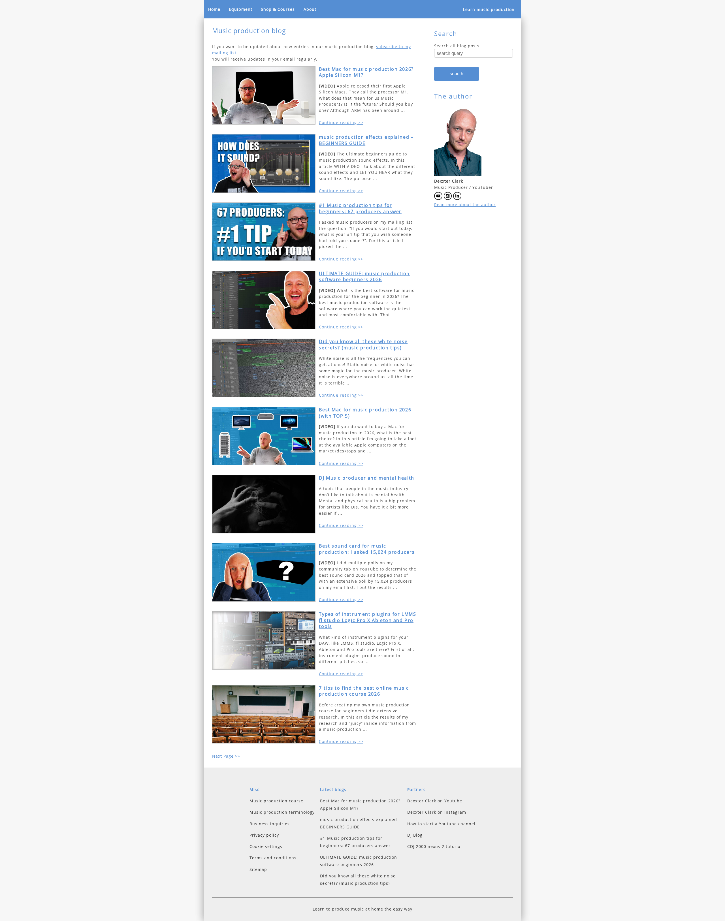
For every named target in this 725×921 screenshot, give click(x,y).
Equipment (240, 9)
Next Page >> (226, 756)
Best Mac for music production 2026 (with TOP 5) (365, 413)
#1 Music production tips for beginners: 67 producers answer (360, 208)
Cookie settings (266, 846)
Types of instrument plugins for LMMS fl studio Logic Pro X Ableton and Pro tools (367, 620)
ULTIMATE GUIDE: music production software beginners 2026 (364, 276)
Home (214, 9)
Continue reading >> (341, 122)
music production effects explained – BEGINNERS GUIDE (366, 140)
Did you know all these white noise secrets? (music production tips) (363, 344)
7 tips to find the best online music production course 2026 (364, 691)
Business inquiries (270, 823)
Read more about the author (465, 204)
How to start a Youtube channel (441, 823)
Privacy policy (264, 835)
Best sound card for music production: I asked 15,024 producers (367, 549)
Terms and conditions (273, 857)
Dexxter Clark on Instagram (436, 812)
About (310, 9)
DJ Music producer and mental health (366, 478)
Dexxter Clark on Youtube (434, 801)
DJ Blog (415, 835)
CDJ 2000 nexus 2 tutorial (434, 846)
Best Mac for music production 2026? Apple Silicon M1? (366, 72)
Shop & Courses (278, 9)
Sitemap (258, 869)
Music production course (276, 801)
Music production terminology (282, 812)
